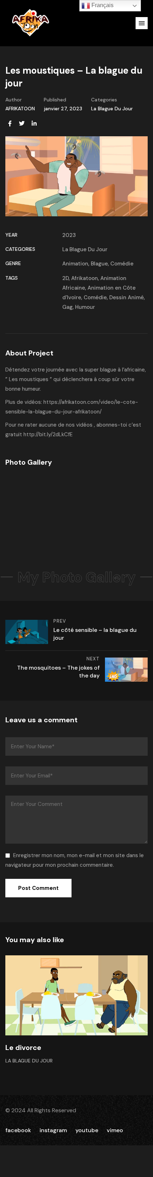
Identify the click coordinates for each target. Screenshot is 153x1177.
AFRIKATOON (20, 108)
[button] (142, 23)
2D (65, 278)
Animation (75, 263)
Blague (99, 263)
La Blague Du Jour (112, 108)
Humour (85, 307)
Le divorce (23, 1047)
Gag (67, 307)
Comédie (121, 263)
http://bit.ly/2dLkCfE (48, 434)
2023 (69, 235)
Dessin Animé (126, 297)
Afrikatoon (84, 278)
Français (102, 5)
